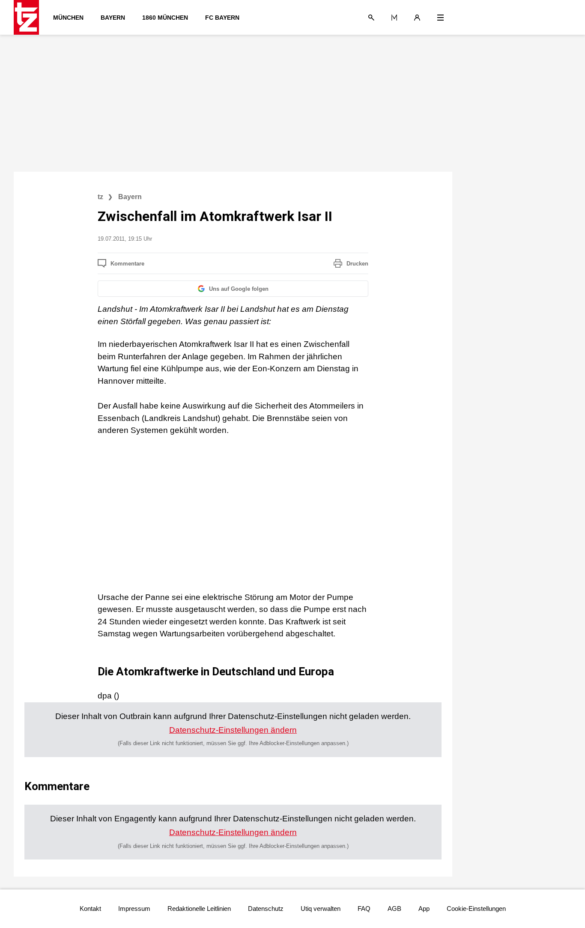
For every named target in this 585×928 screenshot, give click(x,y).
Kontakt (90, 908)
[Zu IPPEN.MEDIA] (394, 17)
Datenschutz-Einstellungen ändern (233, 729)
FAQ (364, 908)
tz (100, 196)
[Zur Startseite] (29, 17)
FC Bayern (222, 17)
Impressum (134, 908)
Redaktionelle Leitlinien (199, 908)
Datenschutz (266, 908)
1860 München (165, 17)
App (424, 908)
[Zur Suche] (371, 17)
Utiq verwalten (320, 908)
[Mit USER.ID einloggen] (417, 17)
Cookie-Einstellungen (476, 908)
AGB (394, 908)
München (68, 17)
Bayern (113, 17)
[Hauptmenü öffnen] (440, 17)
